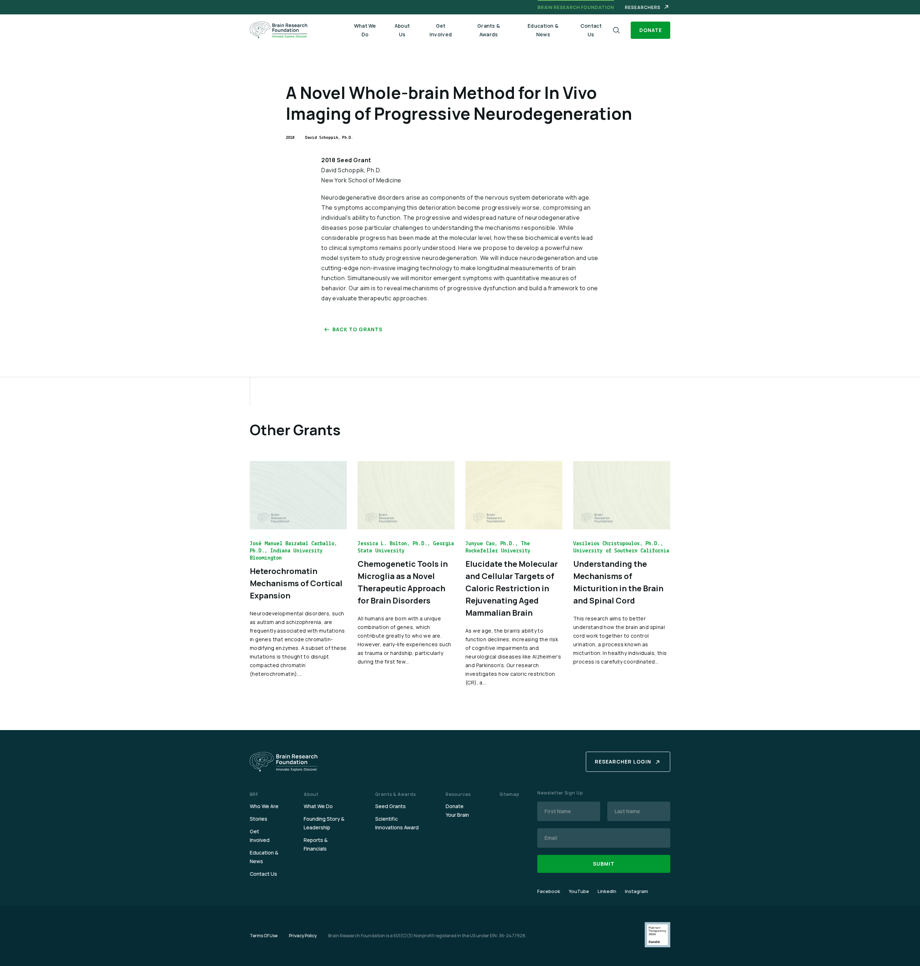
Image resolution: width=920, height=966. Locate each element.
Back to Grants (357, 329)
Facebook (548, 891)
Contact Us (591, 30)
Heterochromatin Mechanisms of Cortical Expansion (296, 583)
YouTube (579, 891)
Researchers (643, 7)
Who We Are (264, 806)
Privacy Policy (303, 936)
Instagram (636, 891)
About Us (402, 30)
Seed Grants (390, 806)
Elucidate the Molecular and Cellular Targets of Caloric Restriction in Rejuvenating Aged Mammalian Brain (511, 588)
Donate (650, 30)
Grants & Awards (488, 30)
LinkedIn (607, 891)
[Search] (616, 30)
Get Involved (440, 30)
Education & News (543, 30)
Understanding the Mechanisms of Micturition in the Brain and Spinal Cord (618, 582)
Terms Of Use (263, 936)
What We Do (365, 30)
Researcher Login (623, 761)
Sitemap (509, 794)
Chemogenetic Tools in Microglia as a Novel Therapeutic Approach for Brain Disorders (403, 582)
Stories (258, 818)
